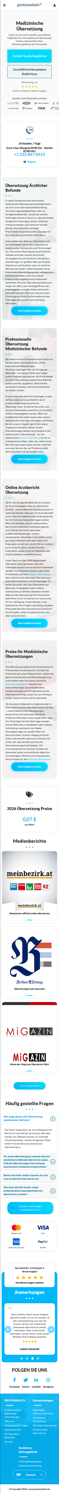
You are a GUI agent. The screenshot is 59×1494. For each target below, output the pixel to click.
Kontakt (9, 1441)
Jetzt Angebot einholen (29, 310)
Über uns (9, 1421)
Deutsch (31, 1474)
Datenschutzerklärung (30, 1465)
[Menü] (4, 5)
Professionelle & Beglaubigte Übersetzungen (13, 1413)
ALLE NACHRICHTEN (29, 1086)
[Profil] (55, 5)
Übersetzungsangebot (16, 684)
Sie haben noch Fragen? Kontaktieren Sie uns (30, 1208)
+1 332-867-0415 (29, 154)
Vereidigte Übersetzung (45, 1425)
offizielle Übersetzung (39, 759)
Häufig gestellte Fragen (16, 1425)
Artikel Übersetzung (30, 438)
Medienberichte (13, 1429)
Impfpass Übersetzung (39, 574)
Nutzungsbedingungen (30, 1461)
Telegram (31, 161)
